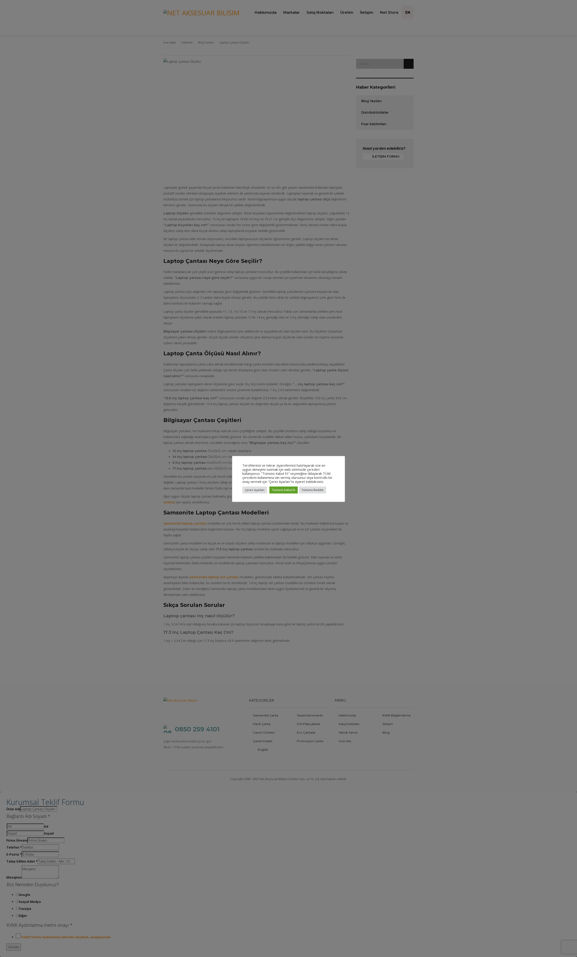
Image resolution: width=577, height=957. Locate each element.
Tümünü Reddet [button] (312, 490)
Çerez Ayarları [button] (254, 490)
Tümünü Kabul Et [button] (283, 490)
